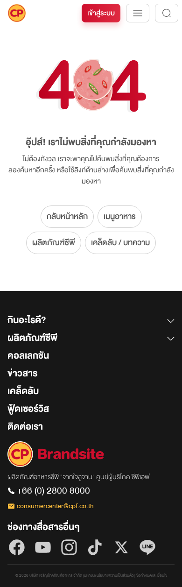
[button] (91, 322)
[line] (147, 547)
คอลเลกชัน (28, 355)
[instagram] (69, 547)
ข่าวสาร (22, 373)
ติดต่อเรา (25, 426)
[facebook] (16, 547)
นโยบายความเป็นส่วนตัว (115, 575)
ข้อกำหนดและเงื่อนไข (151, 575)
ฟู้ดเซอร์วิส (28, 409)
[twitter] (121, 547)
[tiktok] (95, 547)
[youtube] (43, 547)
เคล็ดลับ (23, 391)
